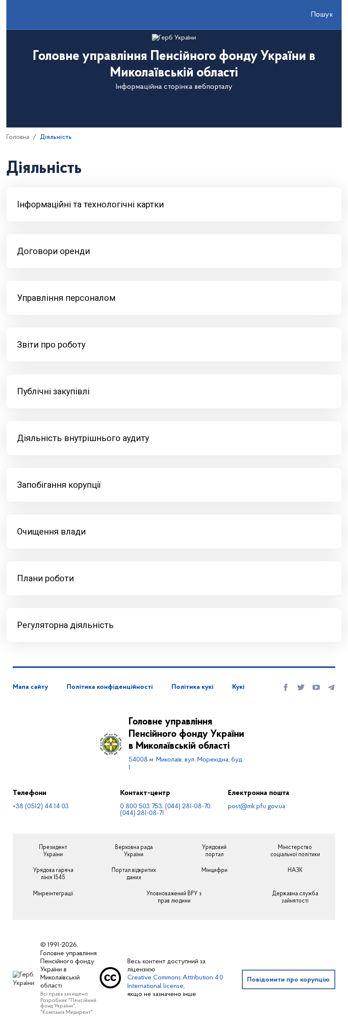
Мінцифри (214, 871)
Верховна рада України (134, 851)
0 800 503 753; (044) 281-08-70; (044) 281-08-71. (166, 810)
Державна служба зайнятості (295, 897)
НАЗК (295, 871)
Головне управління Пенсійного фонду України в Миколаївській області (186, 734)
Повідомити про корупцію (288, 979)
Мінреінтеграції (53, 894)
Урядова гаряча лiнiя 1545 (53, 874)
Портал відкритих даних (134, 874)
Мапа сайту (30, 687)
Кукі (238, 687)
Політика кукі (192, 687)
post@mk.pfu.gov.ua (256, 806)
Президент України (53, 851)
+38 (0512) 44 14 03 (41, 806)
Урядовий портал (214, 851)
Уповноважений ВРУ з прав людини (174, 897)
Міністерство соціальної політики (295, 851)
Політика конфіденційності (110, 687)
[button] (314, 15)
